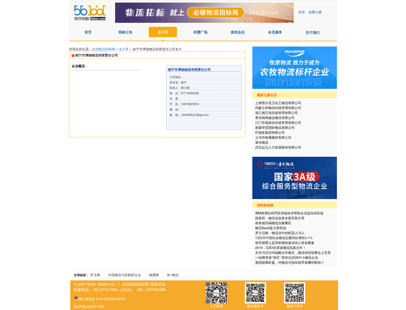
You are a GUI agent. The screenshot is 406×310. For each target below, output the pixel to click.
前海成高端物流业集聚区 (273, 222)
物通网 (154, 274)
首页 (88, 32)
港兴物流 (261, 142)
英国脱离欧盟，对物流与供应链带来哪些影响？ (289, 262)
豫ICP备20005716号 (89, 306)
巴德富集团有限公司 (270, 132)
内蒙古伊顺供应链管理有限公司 (278, 107)
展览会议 (238, 32)
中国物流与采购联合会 (124, 274)
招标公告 (125, 32)
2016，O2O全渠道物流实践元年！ (280, 247)
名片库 (163, 32)
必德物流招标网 (104, 49)
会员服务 (275, 32)
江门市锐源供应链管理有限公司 (278, 122)
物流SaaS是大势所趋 (270, 227)
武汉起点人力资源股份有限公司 (278, 147)
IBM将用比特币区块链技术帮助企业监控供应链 (289, 213)
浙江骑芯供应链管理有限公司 (276, 112)
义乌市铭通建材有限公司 (273, 137)
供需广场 (200, 32)
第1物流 (173, 274)
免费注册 (315, 12)
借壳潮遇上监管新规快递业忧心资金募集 (284, 242)
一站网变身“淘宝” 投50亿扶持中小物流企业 (286, 257)
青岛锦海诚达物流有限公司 (275, 117)
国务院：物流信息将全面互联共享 (279, 218)
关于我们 (313, 32)
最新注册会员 (267, 94)
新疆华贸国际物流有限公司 (275, 127)
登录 (301, 12)
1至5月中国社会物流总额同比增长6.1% (283, 237)
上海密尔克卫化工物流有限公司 (278, 102)
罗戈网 (95, 274)
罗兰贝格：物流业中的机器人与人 (279, 232)
